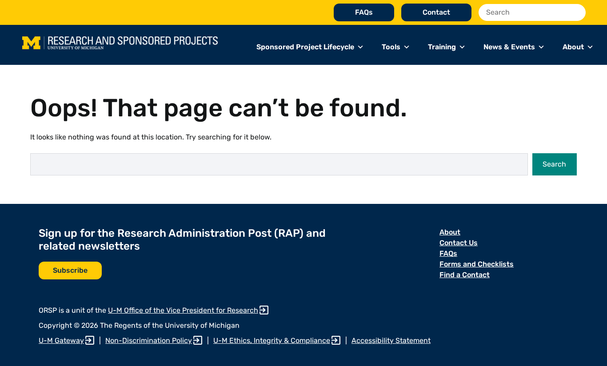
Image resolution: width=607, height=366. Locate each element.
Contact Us (458, 243)
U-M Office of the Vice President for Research (183, 310)
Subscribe (70, 270)
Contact (436, 12)
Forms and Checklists (476, 264)
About (573, 47)
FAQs (364, 12)
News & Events (509, 47)
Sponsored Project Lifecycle (305, 47)
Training (442, 47)
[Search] (576, 12)
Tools (391, 47)
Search (554, 164)
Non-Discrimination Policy (148, 340)
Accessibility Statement (391, 340)
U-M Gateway (61, 340)
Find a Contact (464, 275)
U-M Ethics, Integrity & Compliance (271, 340)
